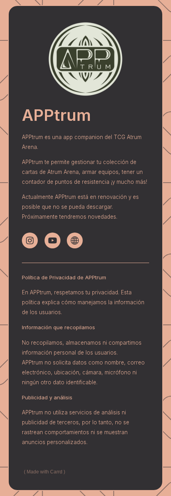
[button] (30, 240)
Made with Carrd (44, 472)
